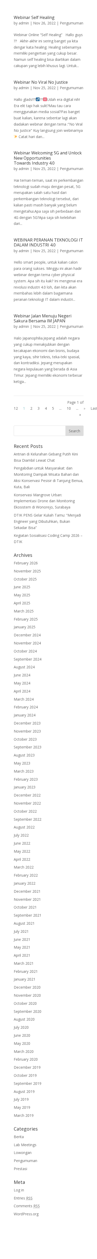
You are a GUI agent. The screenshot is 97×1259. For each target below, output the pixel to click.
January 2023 (24, 787)
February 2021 (26, 971)
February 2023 (26, 779)
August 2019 (24, 1091)
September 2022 (27, 819)
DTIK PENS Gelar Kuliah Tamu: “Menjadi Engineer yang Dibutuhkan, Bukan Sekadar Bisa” (47, 521)
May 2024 (22, 683)
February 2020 (26, 1059)
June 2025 (22, 586)
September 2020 (27, 1011)
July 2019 (21, 1099)
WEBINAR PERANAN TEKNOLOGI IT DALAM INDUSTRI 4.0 (48, 242)
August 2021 (24, 923)
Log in (19, 1190)
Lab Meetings (25, 1144)
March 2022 (24, 867)
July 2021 (21, 931)
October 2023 (25, 739)
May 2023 (22, 763)
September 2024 (27, 659)
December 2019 (27, 1067)
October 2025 (25, 579)
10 (69, 408)
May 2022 (22, 851)
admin (24, 23)
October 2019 (25, 1075)
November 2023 (27, 731)
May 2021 (22, 947)
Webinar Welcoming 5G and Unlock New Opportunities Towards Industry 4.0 (48, 158)
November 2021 (27, 899)
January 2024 (24, 715)
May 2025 (22, 594)
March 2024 (24, 699)
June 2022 (22, 843)
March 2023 (24, 771)
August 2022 (24, 827)
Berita (19, 1136)
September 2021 (27, 915)
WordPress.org (26, 1213)
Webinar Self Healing (34, 17)
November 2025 (27, 571)
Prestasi (20, 1168)
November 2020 (27, 995)
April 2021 (22, 955)
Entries (23, 1198)
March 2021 (24, 963)
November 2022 (27, 803)
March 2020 (24, 1051)
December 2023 (27, 723)
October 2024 (25, 651)
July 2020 (21, 1027)
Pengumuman (71, 23)
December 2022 (27, 795)
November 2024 (27, 643)
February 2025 (26, 619)
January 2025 (24, 626)
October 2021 (25, 907)
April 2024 (22, 691)
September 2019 (27, 1083)
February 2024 (26, 706)
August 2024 (24, 666)
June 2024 (22, 675)
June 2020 (22, 1035)
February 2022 (26, 875)
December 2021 (27, 891)
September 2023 (27, 747)
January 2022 (24, 883)
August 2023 (24, 755)
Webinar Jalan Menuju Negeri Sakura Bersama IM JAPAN (42, 318)
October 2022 (25, 811)
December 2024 (27, 634)
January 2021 (24, 979)
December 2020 (27, 987)
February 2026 (26, 562)
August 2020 (24, 1019)
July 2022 (21, 835)
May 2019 (22, 1107)
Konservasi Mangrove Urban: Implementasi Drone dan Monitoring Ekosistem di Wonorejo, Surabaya (44, 501)
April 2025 (22, 603)
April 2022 (22, 859)
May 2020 (22, 1043)
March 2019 (24, 1115)
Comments (27, 1205)
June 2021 (22, 939)
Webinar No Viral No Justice (41, 82)
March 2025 (24, 611)
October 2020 (25, 1003)
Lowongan (23, 1152)
